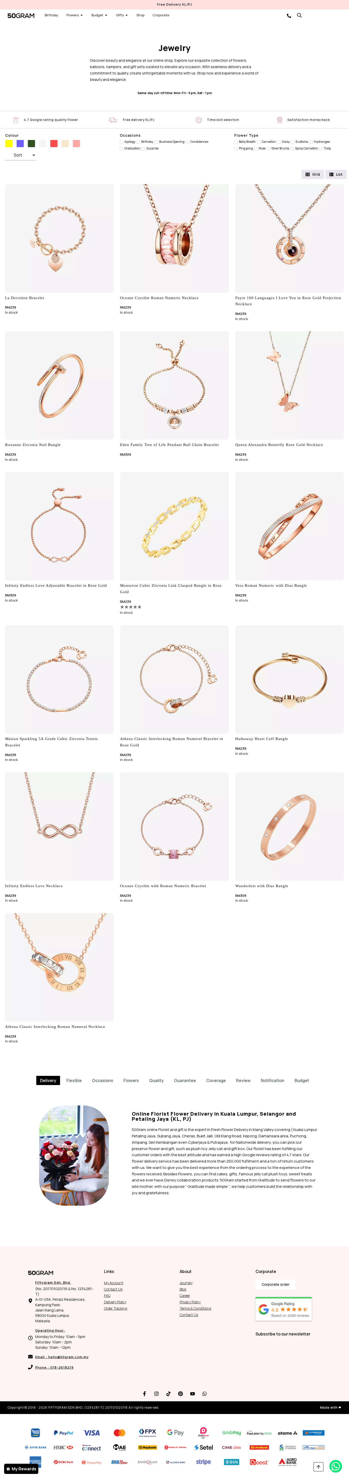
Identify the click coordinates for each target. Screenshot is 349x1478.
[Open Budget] (106, 15)
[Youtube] (192, 1394)
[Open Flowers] (81, 15)
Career (185, 1295)
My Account (113, 1282)
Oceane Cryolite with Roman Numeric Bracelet (163, 886)
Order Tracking (115, 1308)
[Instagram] (156, 1394)
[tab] (48, 1080)
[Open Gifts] (126, 15)
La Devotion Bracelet (24, 298)
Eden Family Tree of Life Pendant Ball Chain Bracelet (169, 445)
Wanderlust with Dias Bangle (261, 886)
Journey (186, 1282)
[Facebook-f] (144, 1394)
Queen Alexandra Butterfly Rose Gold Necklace (279, 445)
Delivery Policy (115, 1301)
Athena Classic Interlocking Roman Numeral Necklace (55, 1027)
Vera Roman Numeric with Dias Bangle (271, 585)
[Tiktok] (168, 1394)
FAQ (107, 1295)
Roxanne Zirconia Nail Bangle (33, 445)
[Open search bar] (299, 15)
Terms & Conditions (195, 1308)
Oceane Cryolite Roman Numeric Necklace (159, 298)
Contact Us (113, 1289)
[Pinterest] (180, 1394)
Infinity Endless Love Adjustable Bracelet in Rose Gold (56, 585)
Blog (183, 1289)
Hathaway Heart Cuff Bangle (261, 739)
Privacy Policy (190, 1301)
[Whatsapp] (205, 1394)
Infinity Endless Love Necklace (34, 886)
